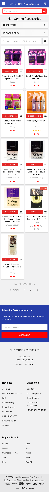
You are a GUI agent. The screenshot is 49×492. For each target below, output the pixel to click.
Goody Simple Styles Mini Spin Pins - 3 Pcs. (12, 77)
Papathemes (38, 480)
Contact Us (7, 411)
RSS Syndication (9, 420)
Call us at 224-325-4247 (24, 364)
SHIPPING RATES (9, 416)
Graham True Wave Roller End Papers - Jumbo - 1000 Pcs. (12, 171)
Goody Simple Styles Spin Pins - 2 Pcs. (36, 77)
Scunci (5, 448)
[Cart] (45, 3)
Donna (28, 448)
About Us (6, 389)
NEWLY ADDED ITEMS (36, 410)
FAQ (4, 398)
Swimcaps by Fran (10, 452)
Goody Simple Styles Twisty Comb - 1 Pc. (12, 121)
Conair (28, 452)
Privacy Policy (8, 402)
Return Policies (8, 407)
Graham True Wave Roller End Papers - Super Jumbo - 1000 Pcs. (12, 219)
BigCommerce (10, 480)
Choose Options (10, 71)
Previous (15, 289)
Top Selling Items (34, 393)
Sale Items (31, 389)
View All (29, 462)
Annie (28, 457)
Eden (28, 443)
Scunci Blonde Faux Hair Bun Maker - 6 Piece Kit (37, 217)
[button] (45, 41)
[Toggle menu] (3, 3)
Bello (4, 462)
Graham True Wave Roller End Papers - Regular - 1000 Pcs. (37, 171)
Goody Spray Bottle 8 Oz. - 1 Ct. (37, 121)
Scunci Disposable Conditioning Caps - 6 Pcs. (12, 266)
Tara (4, 457)
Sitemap (5, 425)
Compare (21, 71)
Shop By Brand (33, 398)
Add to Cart (10, 164)
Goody (5, 443)
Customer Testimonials (12, 393)
